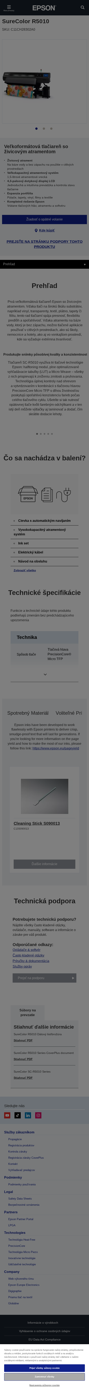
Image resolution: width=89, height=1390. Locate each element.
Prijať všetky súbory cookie (44, 1368)
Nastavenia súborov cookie (44, 1385)
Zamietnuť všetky (44, 1376)
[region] (44, 1367)
